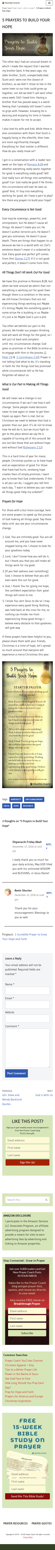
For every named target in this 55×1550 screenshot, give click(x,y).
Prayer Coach (17, 8)
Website (9, 1012)
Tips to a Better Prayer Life (21, 1369)
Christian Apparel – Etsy (19, 1365)
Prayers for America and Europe (24, 1396)
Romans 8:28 (35, 164)
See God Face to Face (17, 1378)
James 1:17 (22, 258)
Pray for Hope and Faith (19, 1392)
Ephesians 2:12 (33, 447)
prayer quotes (42, 1523)
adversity (16, 799)
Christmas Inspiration (18, 1401)
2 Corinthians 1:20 (27, 357)
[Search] (46, 1199)
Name (9, 984)
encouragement (34, 799)
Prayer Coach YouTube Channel (24, 1360)
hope (16, 806)
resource (28, 806)
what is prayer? (29, 8)
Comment (12, 1026)
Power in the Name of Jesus (21, 1374)
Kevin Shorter (23, 890)
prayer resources (15, 1523)
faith (6, 806)
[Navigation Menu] (49, 2)
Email (9, 998)
